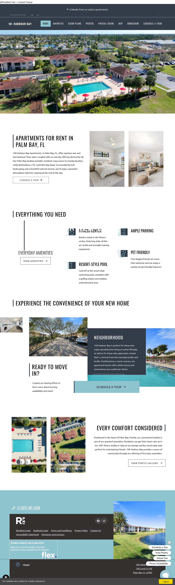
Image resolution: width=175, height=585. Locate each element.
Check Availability (43, 246)
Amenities (58, 23)
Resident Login (23, 530)
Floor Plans (74, 23)
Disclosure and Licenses (53, 534)
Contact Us (95, 530)
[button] (87, 9)
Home (46, 23)
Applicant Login (40, 530)
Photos (90, 23)
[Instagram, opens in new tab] (104, 520)
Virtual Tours (106, 23)
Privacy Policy (81, 530)
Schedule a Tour (153, 23)
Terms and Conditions (61, 530)
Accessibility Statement (27, 534)
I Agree (166, 581)
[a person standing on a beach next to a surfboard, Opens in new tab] (33, 549)
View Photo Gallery (145, 463)
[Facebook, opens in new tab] (98, 520)
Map (121, 23)
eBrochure (133, 23)
